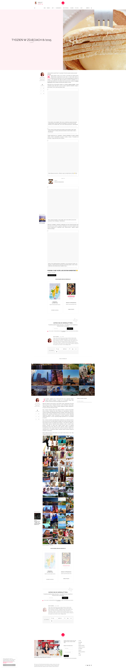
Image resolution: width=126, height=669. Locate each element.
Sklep (79, 653)
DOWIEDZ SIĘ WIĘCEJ (54, 310)
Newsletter (80, 642)
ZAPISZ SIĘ (70, 328)
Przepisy (55, 180)
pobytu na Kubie (72, 84)
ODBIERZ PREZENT (71, 309)
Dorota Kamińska (42, 77)
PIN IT (55, 292)
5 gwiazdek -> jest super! (51, 272)
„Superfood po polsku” (64, 339)
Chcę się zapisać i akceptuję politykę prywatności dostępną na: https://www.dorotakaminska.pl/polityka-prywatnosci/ (63, 331)
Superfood (44, 666)
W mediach (80, 648)
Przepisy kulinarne (81, 645)
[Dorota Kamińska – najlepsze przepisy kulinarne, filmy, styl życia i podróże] (63, 3)
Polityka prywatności (82, 651)
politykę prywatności (73, 658)
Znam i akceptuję (70, 658)
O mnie (80, 640)
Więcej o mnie (68, 344)
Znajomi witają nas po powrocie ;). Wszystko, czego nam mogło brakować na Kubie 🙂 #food (62, 173)
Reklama (80, 650)
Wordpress (50, 666)
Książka (80, 643)
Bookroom (57, 666)
